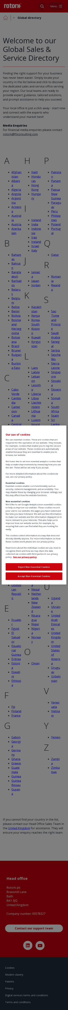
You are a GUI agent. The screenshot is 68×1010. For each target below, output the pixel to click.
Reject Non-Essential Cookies (34, 566)
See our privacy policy (25, 557)
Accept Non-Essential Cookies (34, 576)
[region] (34, 505)
